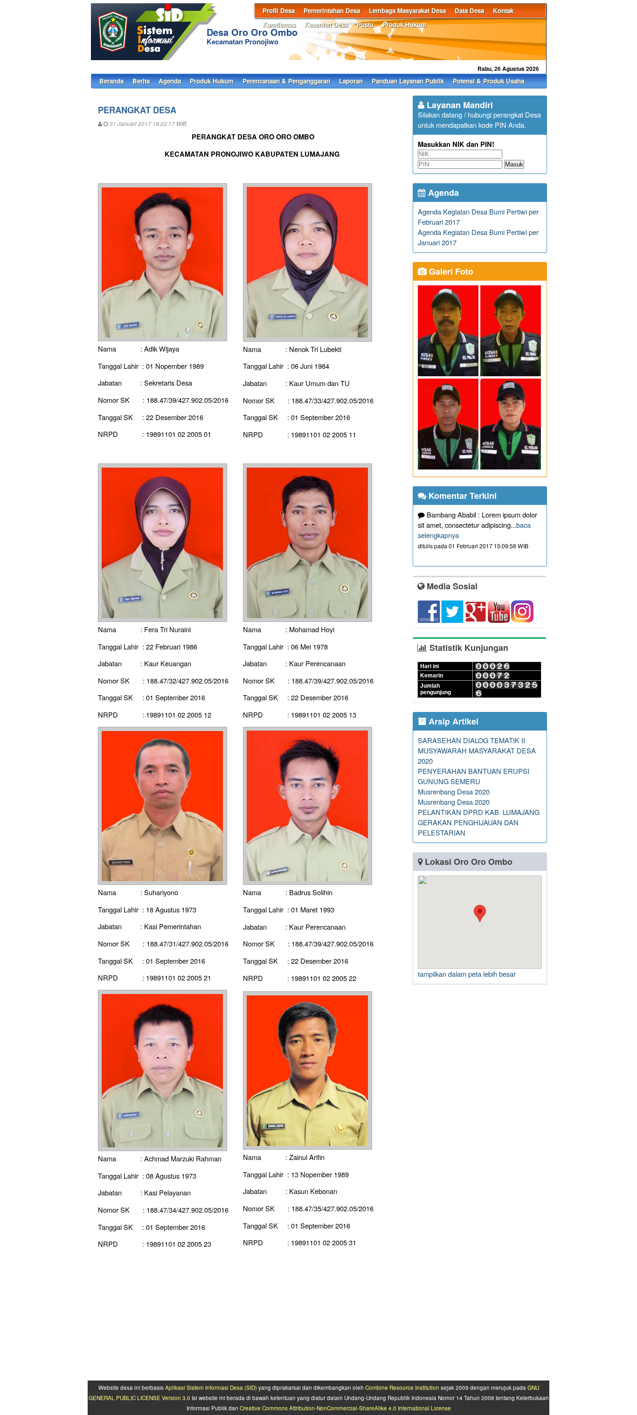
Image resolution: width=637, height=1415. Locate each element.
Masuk (514, 164)
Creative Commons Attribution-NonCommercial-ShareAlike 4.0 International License (345, 1408)
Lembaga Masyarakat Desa (407, 10)
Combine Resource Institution (402, 1387)
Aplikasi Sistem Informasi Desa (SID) (211, 1387)
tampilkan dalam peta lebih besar (467, 974)
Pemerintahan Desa (332, 10)
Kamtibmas (279, 24)
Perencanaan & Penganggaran (286, 80)
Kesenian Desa (326, 24)
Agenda (170, 80)
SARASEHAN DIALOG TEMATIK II (471, 740)
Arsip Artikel (452, 721)
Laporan (351, 80)
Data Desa (469, 10)
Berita (141, 80)
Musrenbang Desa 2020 (454, 791)
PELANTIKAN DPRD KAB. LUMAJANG (479, 812)
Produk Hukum (404, 24)
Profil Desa (279, 10)
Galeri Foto (450, 271)
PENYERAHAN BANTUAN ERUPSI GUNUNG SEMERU (473, 776)
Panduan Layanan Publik (408, 80)
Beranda (111, 80)
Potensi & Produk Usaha (488, 80)
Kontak (503, 10)
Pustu (365, 24)
